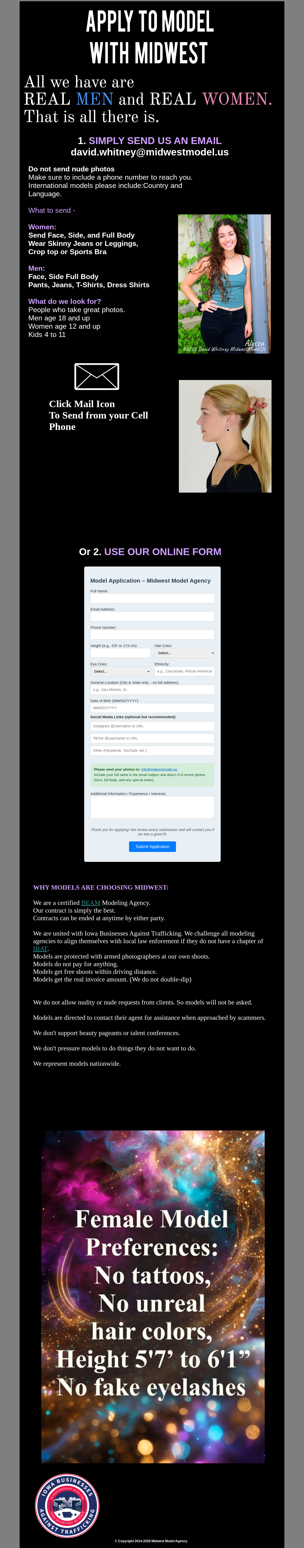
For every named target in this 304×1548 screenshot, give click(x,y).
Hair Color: (163, 646)
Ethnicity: (162, 664)
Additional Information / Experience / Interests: (128, 794)
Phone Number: (103, 627)
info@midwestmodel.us (159, 769)
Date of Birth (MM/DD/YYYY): (114, 701)
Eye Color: (99, 664)
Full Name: (99, 591)
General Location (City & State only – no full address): (134, 683)
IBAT (40, 948)
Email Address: (102, 609)
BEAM (90, 902)
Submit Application (152, 846)
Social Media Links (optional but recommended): (133, 717)
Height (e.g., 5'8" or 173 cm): (114, 646)
